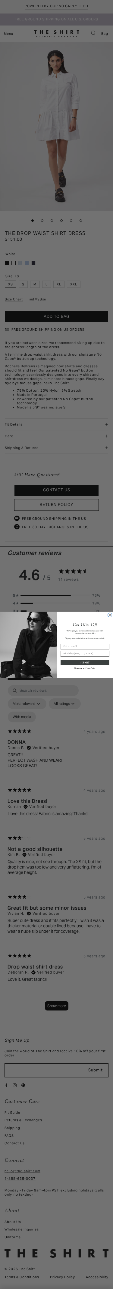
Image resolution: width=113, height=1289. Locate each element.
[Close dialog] (110, 615)
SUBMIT (84, 662)
